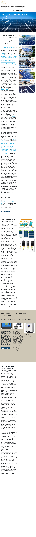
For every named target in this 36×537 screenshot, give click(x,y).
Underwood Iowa (8, 56)
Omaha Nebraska (8, 150)
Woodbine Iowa (11, 60)
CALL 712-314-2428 (5, 211)
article (13, 115)
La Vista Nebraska (5, 153)
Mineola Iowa (4, 60)
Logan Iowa (6, 59)
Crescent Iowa (4, 145)
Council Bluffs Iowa (5, 54)
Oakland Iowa (12, 143)
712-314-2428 (10, 199)
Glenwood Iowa (5, 143)
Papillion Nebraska (5, 64)
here (14, 86)
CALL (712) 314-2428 (5, 21)
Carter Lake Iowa (8, 57)
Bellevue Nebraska (10, 63)
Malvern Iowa (13, 59)
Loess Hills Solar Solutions (7, 47)
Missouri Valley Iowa (6, 62)
